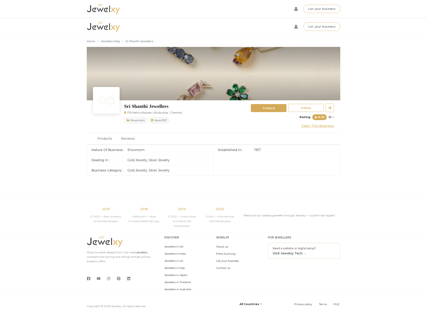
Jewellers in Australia (177, 289)
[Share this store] (330, 108)
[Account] (296, 27)
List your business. (227, 260)
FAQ (336, 304)
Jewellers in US (173, 260)
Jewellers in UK (173, 246)
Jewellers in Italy (174, 268)
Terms (323, 304)
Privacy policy (303, 304)
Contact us (223, 268)
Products (104, 139)
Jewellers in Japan (175, 275)
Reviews (128, 139)
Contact (269, 108)
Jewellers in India (175, 253)
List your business (322, 26)
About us (222, 246)
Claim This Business (317, 126)
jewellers (141, 252)
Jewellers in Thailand (177, 282)
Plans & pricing (226, 253)
